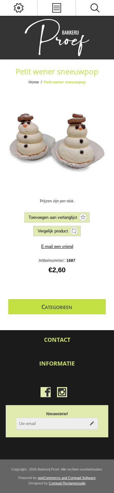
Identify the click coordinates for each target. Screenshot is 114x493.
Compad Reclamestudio (67, 483)
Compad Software (82, 478)
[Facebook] (46, 392)
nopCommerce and (53, 478)
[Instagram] (62, 392)
